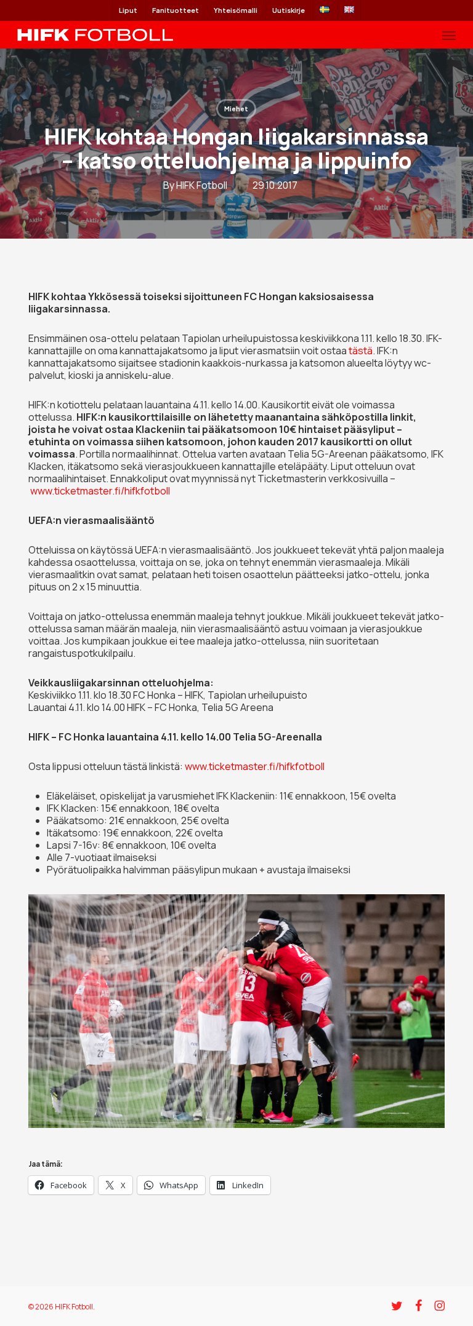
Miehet (236, 109)
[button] (449, 35)
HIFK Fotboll (201, 185)
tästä (361, 350)
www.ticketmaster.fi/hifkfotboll (100, 491)
